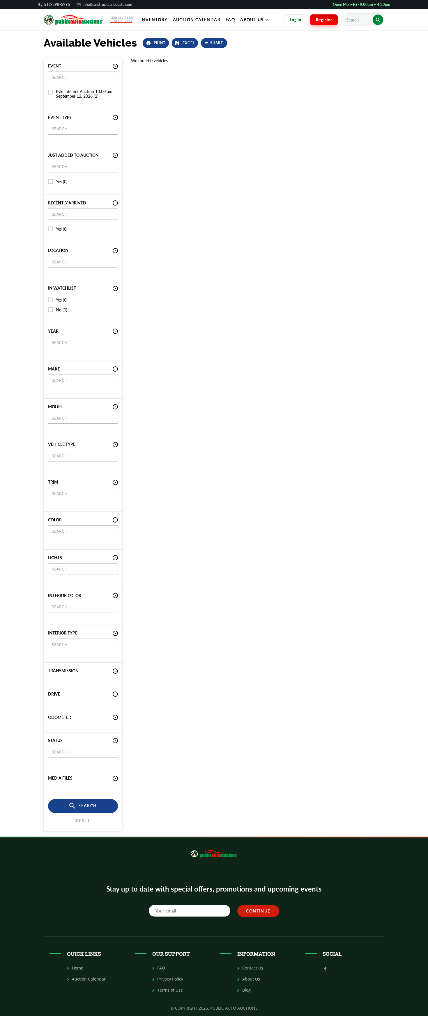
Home (77, 968)
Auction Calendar (196, 19)
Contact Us (252, 968)
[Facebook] (325, 968)
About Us (251, 19)
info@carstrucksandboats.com (107, 4)
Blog (246, 990)
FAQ (161, 968)
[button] (156, 43)
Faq (230, 19)
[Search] (378, 20)
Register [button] (324, 19)
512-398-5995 (57, 4)
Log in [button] (295, 19)
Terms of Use (170, 990)
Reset (83, 820)
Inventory (154, 19)
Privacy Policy (170, 979)
